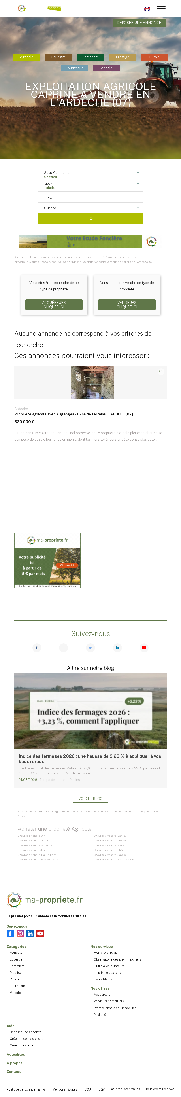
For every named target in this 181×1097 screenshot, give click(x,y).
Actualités (16, 1054)
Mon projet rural (105, 952)
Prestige (122, 57)
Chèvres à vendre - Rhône (109, 850)
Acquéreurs (102, 994)
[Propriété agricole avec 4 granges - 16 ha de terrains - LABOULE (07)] (90, 412)
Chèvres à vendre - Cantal (110, 835)
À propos (15, 1063)
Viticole (106, 68)
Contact (14, 1072)
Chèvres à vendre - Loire (33, 850)
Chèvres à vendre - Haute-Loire (37, 854)
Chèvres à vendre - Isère (109, 845)
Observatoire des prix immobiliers (117, 959)
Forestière (90, 57)
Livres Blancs (103, 979)
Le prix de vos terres (108, 972)
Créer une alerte (21, 1045)
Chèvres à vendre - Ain (31, 835)
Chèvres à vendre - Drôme (110, 840)
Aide (11, 1026)
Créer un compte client (26, 1038)
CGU (88, 1089)
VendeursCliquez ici (127, 305)
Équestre (58, 57)
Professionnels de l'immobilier (115, 1008)
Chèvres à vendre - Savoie (110, 854)
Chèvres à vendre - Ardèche (35, 845)
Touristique (74, 68)
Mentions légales (65, 1089)
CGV (101, 1089)
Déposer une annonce (139, 23)
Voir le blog (90, 798)
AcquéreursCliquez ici (54, 305)
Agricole (26, 57)
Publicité (100, 1014)
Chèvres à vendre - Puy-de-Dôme (38, 859)
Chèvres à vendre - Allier (33, 840)
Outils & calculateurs (109, 966)
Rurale (154, 57)
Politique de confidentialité (26, 1089)
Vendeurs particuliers (109, 1001)
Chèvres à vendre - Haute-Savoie (114, 859)
